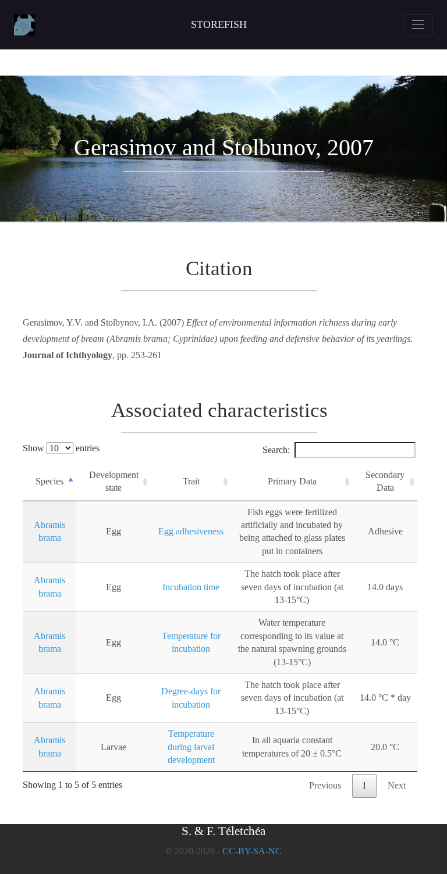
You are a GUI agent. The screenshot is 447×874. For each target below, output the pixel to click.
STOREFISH (219, 24)
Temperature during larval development (191, 747)
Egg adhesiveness (191, 531)
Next (397, 785)
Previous (325, 785)
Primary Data (292, 481)
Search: (276, 450)
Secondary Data (385, 481)
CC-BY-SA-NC (252, 851)
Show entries (61, 448)
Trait (191, 481)
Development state (114, 481)
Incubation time (190, 587)
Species (49, 481)
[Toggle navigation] (418, 24)
